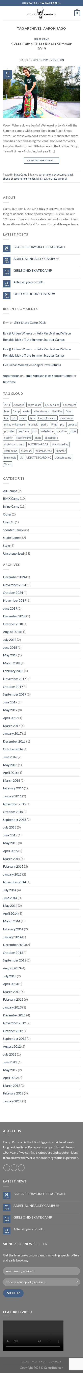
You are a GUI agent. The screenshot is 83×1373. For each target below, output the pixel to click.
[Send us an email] (14, 1167)
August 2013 (12, 968)
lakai (39, 178)
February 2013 (13, 999)
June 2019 (10, 608)
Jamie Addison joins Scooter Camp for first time (40, 379)
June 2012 (10, 1062)
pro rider (9, 431)
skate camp (57, 178)
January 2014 (12, 937)
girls (13, 418)
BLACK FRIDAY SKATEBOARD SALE (39, 247)
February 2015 (13, 866)
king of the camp (47, 418)
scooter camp (23, 437)
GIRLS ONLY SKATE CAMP (32, 270)
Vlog (25, 1361)
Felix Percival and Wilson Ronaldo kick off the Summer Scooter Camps (37, 336)
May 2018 (10, 655)
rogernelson (11, 375)
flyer (68, 411)
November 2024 (14, 585)
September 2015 (14, 819)
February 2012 (13, 1093)
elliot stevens (41, 411)
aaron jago (45, 174)
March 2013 (11, 992)
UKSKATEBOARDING (38, 457)
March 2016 (11, 780)
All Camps (10, 491)
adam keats (34, 404)
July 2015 (9, 827)
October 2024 (13, 592)
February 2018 (13, 671)
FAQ (34, 1361)
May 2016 (10, 765)
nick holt (33, 424)
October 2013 (13, 952)
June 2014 (10, 898)
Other (7, 514)
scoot (73, 431)
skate (38, 437)
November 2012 (14, 1023)
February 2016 (13, 788)
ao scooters (69, 404)
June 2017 (10, 702)
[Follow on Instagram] (6, 1167)
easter (26, 411)
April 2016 (10, 772)
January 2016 (12, 796)
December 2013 (14, 944)
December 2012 (14, 1015)
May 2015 (10, 843)
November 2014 (14, 882)
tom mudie (10, 457)
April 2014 (10, 913)
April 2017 (10, 718)
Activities (18, 404)
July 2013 (9, 976)
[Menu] (5, 13)
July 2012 (9, 1054)
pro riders (23, 431)
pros (34, 431)
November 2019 (14, 600)
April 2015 (10, 851)
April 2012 (10, 1077)
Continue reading (41, 160)
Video (7, 464)
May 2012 (10, 1070)
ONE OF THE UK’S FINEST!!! (34, 294)
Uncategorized (13, 553)
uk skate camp (63, 457)
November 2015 (14, 804)
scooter (8, 437)
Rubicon (58, 60)
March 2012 (11, 1085)
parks (44, 424)
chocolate (16, 178)
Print (54, 424)
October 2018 (13, 624)
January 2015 (12, 874)
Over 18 (8, 522)
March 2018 (11, 663)
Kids (32, 418)
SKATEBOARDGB (38, 444)
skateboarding (60, 444)
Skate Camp (41, 39)
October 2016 (13, 749)
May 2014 (10, 905)
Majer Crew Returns (47, 365)
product (72, 424)
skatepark (26, 450)
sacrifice (62, 431)
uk (66, 178)
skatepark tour (44, 450)
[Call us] (21, 1167)
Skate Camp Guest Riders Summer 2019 (41, 46)
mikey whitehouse (14, 424)
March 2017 (11, 726)
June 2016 (10, 757)
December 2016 (14, 741)
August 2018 (12, 631)
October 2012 (13, 1031)
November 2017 (14, 679)
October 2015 (13, 812)
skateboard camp (14, 444)
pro (62, 424)
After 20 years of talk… (29, 282)
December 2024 (14, 577)
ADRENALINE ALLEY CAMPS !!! (36, 258)
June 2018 (10, 647)
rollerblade (47, 431)
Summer (60, 450)
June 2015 (10, 835)
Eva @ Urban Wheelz (17, 333)
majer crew (66, 418)
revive (46, 178)
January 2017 (12, 733)
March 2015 (11, 859)
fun (6, 418)
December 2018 (14, 616)
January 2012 (12, 1101)
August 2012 (12, 1046)
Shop (42, 1361)
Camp (16, 411)
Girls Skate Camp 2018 (30, 322)
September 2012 (14, 1038)
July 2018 (9, 639)
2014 (7, 404)
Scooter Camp (13, 530)
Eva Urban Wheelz (16, 365)
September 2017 (14, 694)
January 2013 (12, 1007)
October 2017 (13, 686)
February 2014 (13, 929)
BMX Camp (11, 498)
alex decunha (59, 174)
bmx (6, 411)
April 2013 (10, 984)
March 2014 (11, 921)
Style (6, 545)
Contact (55, 1361)
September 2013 (14, 960)
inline (23, 418)
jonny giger (29, 178)
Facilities (57, 411)
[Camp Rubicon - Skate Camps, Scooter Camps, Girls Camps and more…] (41, 13)
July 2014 (9, 890)
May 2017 (10, 710)
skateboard (51, 437)
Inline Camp (11, 506)
